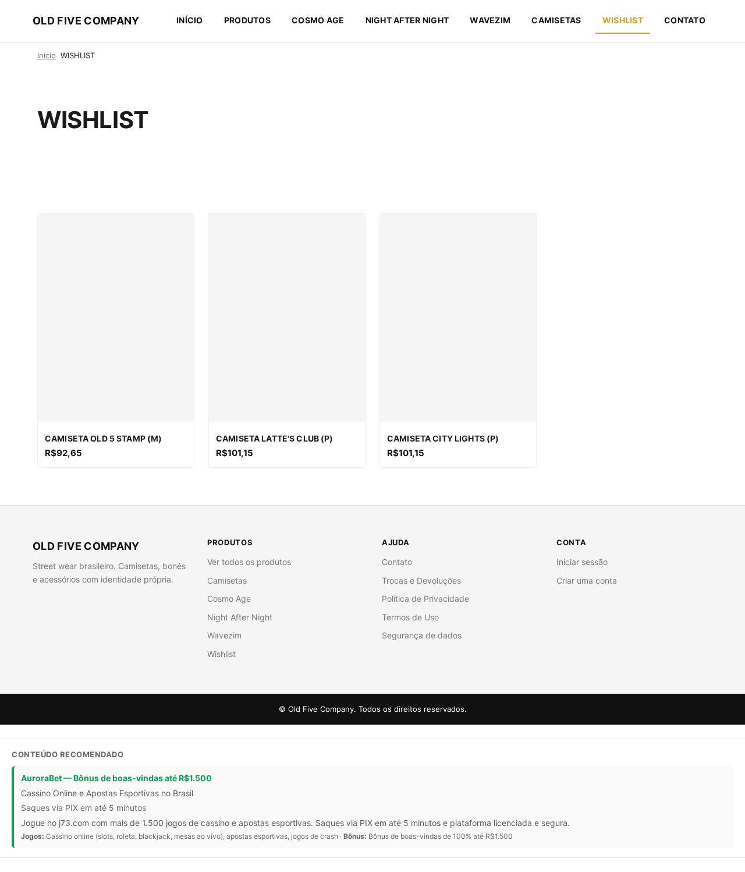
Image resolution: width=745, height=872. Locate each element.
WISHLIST (622, 20)
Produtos (247, 20)
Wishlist (221, 654)
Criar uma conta (586, 580)
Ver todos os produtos (249, 562)
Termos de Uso (410, 617)
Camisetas (556, 20)
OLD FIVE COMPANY (86, 21)
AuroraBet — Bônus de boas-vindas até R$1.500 (116, 778)
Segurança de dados (422, 635)
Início (189, 20)
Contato (684, 20)
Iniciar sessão (582, 562)
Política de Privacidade (425, 598)
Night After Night (407, 20)
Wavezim (490, 20)
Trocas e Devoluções (421, 580)
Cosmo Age (318, 20)
